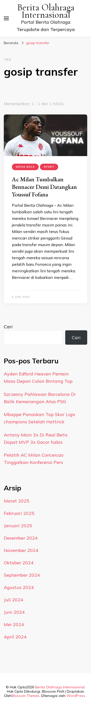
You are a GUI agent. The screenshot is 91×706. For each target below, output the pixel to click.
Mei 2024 (14, 624)
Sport (49, 166)
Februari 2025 (19, 513)
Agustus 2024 (19, 587)
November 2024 (21, 550)
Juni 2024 (14, 612)
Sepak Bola (25, 166)
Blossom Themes (25, 695)
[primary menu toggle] (6, 18)
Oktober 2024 (19, 563)
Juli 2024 (13, 600)
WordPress (75, 695)
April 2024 (15, 637)
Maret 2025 (16, 501)
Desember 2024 (21, 538)
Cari (8, 327)
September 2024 (22, 575)
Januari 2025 (18, 525)
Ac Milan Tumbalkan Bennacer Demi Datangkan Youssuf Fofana (44, 186)
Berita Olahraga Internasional (45, 11)
